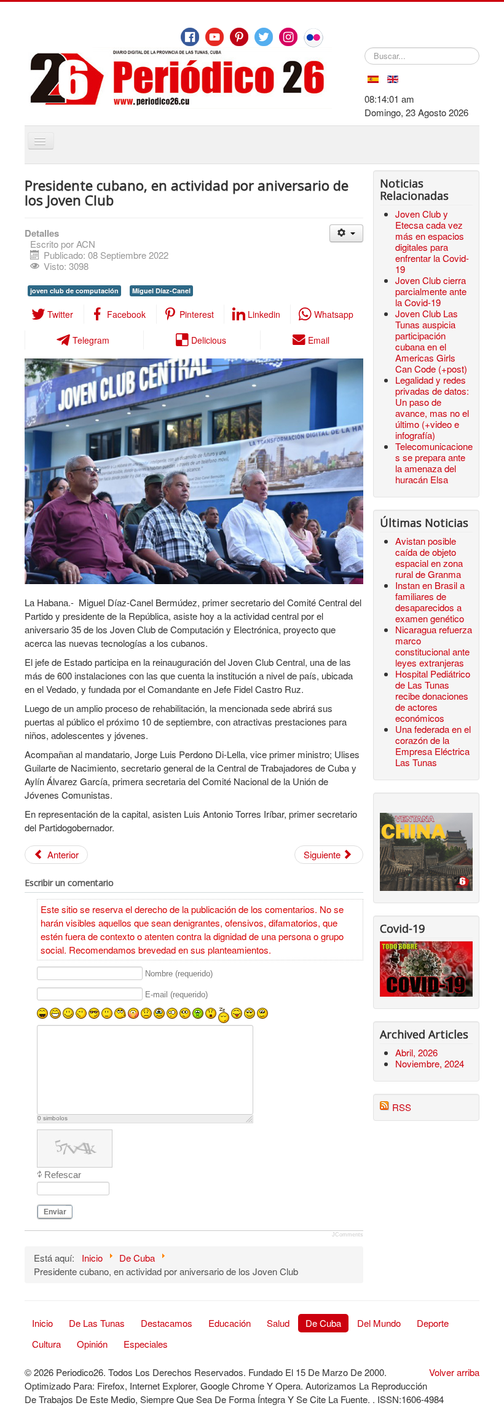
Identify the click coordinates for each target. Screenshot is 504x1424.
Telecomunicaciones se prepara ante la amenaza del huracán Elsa (434, 463)
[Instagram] (288, 37)
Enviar (55, 1212)
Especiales (146, 1343)
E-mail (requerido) (176, 994)
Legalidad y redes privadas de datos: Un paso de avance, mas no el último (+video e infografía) (432, 407)
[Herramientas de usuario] (346, 233)
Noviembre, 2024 (429, 1063)
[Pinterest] (239, 37)
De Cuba (323, 1322)
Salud (278, 1322)
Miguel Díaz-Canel (161, 290)
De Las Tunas (97, 1322)
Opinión (92, 1343)
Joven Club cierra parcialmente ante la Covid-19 (431, 291)
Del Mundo (379, 1322)
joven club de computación (74, 290)
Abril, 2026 (416, 1052)
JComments (347, 1235)
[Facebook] (190, 37)
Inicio (42, 1322)
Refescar (62, 1174)
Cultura (46, 1343)
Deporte (433, 1322)
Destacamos (166, 1322)
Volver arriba (454, 1372)
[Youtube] (214, 37)
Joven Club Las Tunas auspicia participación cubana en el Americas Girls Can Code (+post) (431, 341)
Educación (229, 1322)
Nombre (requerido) (179, 973)
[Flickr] (313, 37)
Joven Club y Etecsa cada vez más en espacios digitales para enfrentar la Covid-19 (432, 241)
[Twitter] (263, 37)
